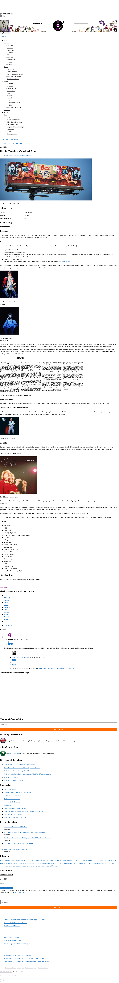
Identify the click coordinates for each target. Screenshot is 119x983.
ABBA (1, 860)
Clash (41, 860)
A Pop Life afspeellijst (14, 753)
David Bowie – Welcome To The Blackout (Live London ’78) (56, 668)
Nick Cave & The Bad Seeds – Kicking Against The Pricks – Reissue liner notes (27, 838)
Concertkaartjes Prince (14, 76)
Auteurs (9, 131)
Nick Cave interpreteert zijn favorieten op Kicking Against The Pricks (24, 832)
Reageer (10, 644)
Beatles (12, 860)
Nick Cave (37, 863)
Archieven (7, 81)
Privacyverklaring (12, 134)
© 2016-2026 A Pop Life (6, 972)
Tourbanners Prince (13, 79)
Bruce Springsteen (26, 860)
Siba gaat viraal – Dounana (12, 802)
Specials (24, 866)
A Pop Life (3, 36)
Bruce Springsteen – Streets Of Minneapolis (17, 944)
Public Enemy (68, 863)
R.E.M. (77, 863)
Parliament (48, 863)
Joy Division (95, 860)
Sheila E (106, 863)
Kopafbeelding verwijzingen (15, 127)
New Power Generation (28, 863)
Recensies (10, 48)
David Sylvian (66, 860)
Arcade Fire (7, 860)
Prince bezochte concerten (15, 74)
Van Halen (48, 866)
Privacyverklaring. (19, 892)
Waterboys (54, 866)
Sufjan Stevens (30, 866)
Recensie (30, 156)
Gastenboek (7, 110)
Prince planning (12, 71)
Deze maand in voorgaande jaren (14, 968)
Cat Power (36, 860)
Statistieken (10, 129)
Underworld (40, 866)
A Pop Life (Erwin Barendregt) (16, 156)
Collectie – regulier (30, 968)
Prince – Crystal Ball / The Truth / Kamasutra (17, 955)
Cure (47, 860)
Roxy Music (95, 863)
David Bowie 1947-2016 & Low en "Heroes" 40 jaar (19, 764)
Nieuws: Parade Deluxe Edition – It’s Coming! (17, 792)
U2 (36, 866)
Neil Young (18, 863)
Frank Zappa (85, 860)
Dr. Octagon (7, 805)
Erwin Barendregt (13, 975)
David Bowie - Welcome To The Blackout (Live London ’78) (22, 768)
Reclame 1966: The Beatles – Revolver (15, 849)
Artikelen (6, 43)
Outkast (43, 863)
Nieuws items (11, 52)
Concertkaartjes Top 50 (14, 107)
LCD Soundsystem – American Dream (11, 143)
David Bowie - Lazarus (10, 777)
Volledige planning (13, 124)
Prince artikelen (12, 69)
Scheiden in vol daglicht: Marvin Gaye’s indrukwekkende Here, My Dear (25, 958)
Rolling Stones (87, 863)
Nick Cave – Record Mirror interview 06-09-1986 (18, 843)
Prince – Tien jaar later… (11, 789)
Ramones (81, 863)
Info (5, 115)
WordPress (28, 975)
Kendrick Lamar (103, 860)
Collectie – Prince (43, 968)
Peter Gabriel (54, 863)
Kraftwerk (110, 860)
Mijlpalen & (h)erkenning (14, 122)
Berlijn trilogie (65, 261)
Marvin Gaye (11, 863)
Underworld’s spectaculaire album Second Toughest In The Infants (23, 811)
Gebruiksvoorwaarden (14, 119)
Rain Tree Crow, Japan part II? (13, 814)
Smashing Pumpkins (12, 866)
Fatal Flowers (73, 860)
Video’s (9, 62)
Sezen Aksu (101, 863)
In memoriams (11, 50)
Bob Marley (17, 860)
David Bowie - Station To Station (13, 780)
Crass (44, 860)
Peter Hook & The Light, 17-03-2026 (15, 817)
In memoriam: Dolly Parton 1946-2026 (15, 827)
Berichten (10, 45)
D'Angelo (51, 860)
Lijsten (9, 55)
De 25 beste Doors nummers (12, 799)
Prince (6, 67)
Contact (6, 112)
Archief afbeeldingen (13, 102)
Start (5, 40)
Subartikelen (11, 59)
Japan (91, 860)
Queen (73, 863)
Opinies (9, 64)
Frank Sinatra (79, 860)
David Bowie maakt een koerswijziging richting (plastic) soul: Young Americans (27, 774)
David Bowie (8, 625)
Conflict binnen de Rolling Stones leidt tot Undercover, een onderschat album (27, 961)
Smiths (20, 866)
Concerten (10, 57)
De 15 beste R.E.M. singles (12, 926)
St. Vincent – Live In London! (12, 796)
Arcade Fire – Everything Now (9, 139)
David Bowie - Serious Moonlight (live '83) (16, 771)
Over (8, 117)
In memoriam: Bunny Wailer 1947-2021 (15, 808)
